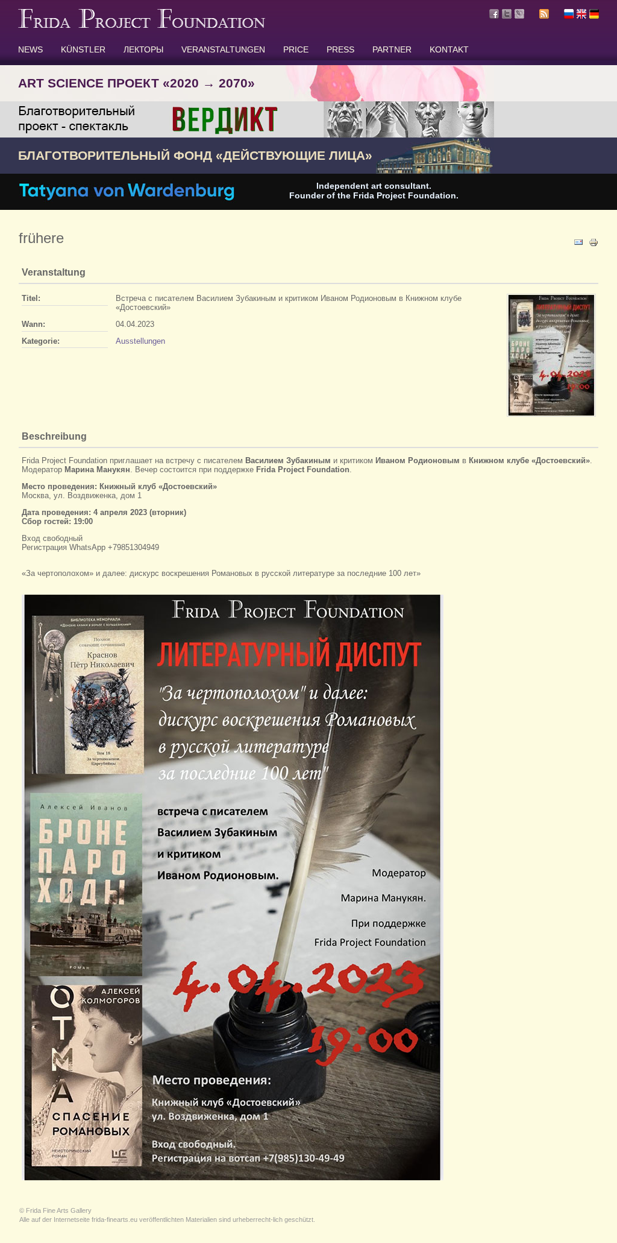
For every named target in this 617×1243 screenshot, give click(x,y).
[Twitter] (507, 14)
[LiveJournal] (519, 14)
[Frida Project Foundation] (141, 25)
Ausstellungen (140, 341)
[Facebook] (494, 14)
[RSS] (544, 16)
